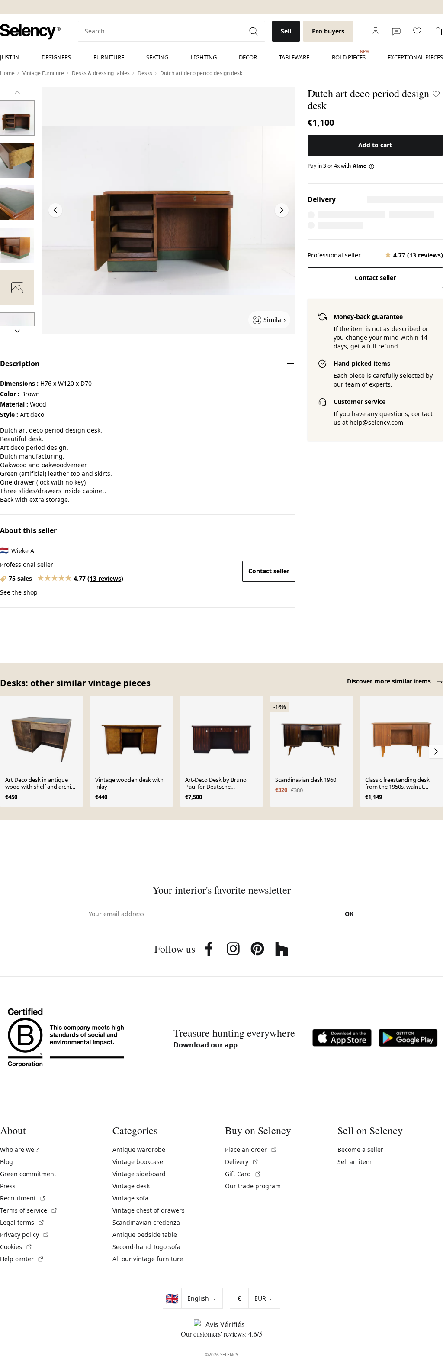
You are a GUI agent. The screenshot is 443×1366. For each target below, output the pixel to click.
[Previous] (17, 92)
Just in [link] (9, 57)
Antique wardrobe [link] (138, 1149)
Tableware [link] (294, 57)
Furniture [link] (108, 57)
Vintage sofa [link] (130, 1198)
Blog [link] (6, 1162)
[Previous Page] (55, 210)
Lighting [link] (204, 57)
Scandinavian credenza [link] (146, 1222)
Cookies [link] (16, 1246)
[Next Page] (282, 210)
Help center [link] (22, 1259)
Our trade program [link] (253, 1186)
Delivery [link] (242, 1162)
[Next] (17, 331)
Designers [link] (56, 57)
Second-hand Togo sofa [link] (146, 1246)
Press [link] (8, 1186)
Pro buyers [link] (328, 31)
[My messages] (396, 31)
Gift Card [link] (243, 1174)
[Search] (254, 31)
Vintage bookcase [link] (137, 1162)
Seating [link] (157, 57)
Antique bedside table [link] (144, 1234)
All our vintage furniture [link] (147, 1259)
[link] (30, 32)
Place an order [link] (251, 1149)
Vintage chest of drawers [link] (148, 1210)
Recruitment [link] (23, 1198)
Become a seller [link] (360, 1149)
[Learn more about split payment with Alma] (364, 166)
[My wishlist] (417, 31)
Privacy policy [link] (24, 1234)
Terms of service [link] (29, 1210)
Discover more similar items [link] (390, 681)
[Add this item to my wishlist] (436, 94)
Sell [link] (286, 31)
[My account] (375, 31)
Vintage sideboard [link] (139, 1174)
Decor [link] (248, 57)
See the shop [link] (19, 592)
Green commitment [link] (28, 1174)
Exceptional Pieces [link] (415, 57)
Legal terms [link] (22, 1222)
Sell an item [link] (354, 1162)
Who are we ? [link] (19, 1149)
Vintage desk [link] (131, 1186)
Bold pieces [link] (349, 55)
